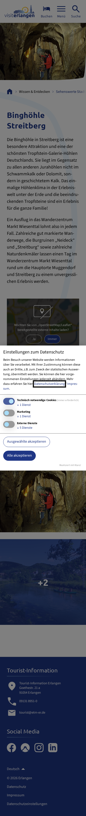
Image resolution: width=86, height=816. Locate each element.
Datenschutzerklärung (49, 384)
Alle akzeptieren (19, 455)
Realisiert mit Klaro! (70, 465)
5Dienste (24, 427)
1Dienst (24, 405)
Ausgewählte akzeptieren (26, 441)
